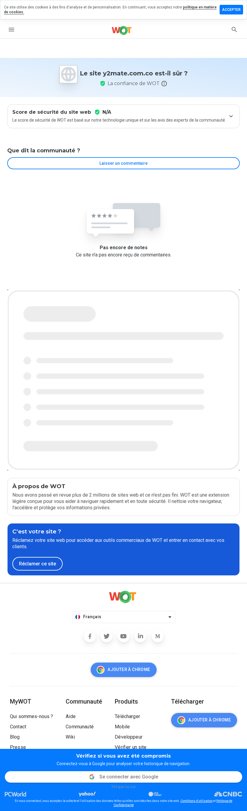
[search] (234, 29)
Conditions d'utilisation (196, 801)
